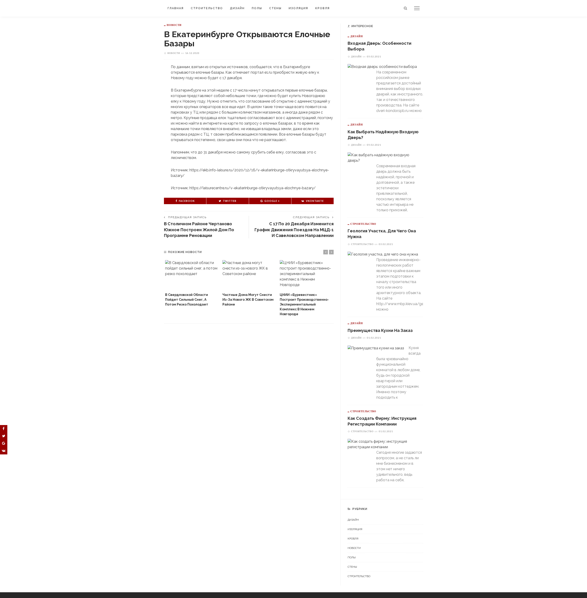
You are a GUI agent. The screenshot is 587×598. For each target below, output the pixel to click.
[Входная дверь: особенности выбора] (382, 66)
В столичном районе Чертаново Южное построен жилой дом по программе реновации (199, 229)
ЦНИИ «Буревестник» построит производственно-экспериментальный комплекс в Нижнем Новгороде (304, 304)
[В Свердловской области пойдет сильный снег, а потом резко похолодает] (191, 275)
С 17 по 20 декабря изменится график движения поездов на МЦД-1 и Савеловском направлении (294, 229)
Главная (176, 8)
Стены (275, 8)
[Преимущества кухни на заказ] (376, 348)
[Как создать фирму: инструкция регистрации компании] (383, 444)
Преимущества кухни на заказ (380, 330)
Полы (257, 8)
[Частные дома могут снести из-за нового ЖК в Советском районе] (248, 275)
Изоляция (298, 8)
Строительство (207, 8)
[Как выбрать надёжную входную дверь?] (383, 157)
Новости (174, 24)
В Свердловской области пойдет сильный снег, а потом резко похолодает (186, 299)
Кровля (322, 8)
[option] (191, 283)
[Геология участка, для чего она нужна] (383, 254)
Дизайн (237, 8)
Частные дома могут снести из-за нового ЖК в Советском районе (248, 299)
